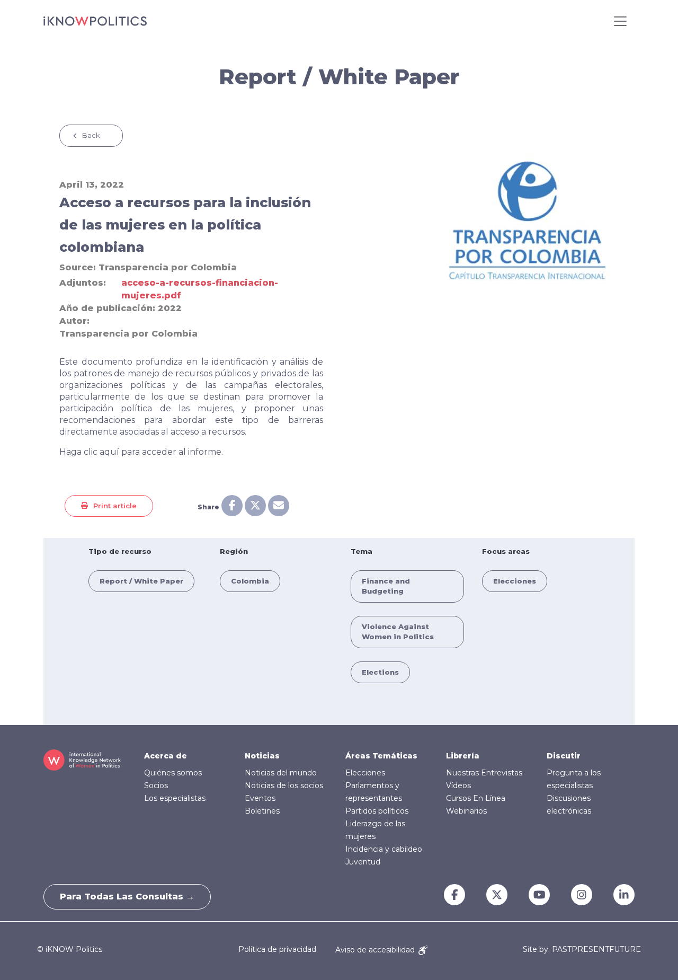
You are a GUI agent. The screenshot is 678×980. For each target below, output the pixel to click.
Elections (380, 672)
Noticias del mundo (281, 773)
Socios (156, 785)
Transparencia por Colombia (168, 267)
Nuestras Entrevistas (484, 773)
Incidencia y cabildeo (383, 849)
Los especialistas (175, 798)
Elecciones (514, 581)
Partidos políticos (376, 811)
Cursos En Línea (475, 798)
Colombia (250, 581)
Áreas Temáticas (381, 756)
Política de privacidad (277, 950)
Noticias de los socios (284, 785)
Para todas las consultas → (127, 896)
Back (91, 135)
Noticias (262, 756)
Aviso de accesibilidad (376, 950)
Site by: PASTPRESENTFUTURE (582, 949)
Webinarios (466, 811)
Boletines (262, 811)
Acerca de (165, 756)
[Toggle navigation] (620, 21)
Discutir (564, 756)
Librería (462, 756)
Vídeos (458, 785)
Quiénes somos (173, 773)
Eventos (260, 798)
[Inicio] (95, 21)
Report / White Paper (141, 581)
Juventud (362, 862)
